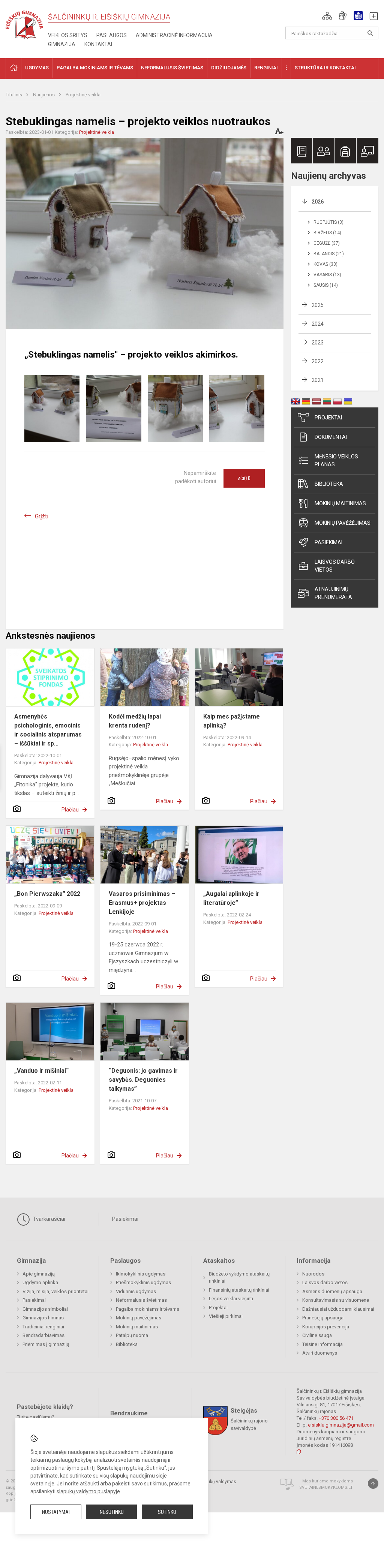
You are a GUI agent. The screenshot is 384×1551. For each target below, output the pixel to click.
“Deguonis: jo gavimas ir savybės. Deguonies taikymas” (143, 1079)
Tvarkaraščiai (48, 1219)
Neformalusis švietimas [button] (172, 67)
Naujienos (44, 94)
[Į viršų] (373, 1483)
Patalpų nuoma (132, 1335)
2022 (318, 361)
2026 (318, 202)
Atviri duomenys (319, 1353)
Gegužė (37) (327, 243)
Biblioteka (329, 484)
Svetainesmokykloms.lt (326, 1487)
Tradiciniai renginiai (43, 1326)
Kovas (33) (326, 264)
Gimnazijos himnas (43, 1317)
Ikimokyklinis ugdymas (140, 1274)
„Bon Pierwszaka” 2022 (47, 893)
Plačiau (70, 810)
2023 (318, 343)
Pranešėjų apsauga (323, 1317)
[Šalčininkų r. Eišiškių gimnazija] (24, 23)
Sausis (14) (326, 285)
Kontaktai (98, 44)
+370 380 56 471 (336, 1418)
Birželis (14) (327, 232)
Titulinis (14, 94)
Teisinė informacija (322, 1344)
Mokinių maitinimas (340, 503)
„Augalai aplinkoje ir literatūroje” (231, 898)
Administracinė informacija (174, 35)
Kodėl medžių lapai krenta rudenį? (135, 721)
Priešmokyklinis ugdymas (143, 1282)
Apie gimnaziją (38, 1274)
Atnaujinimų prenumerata (333, 593)
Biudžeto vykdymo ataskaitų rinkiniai (239, 1277)
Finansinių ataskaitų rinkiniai (239, 1290)
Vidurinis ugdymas (136, 1291)
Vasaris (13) (327, 274)
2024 (318, 324)
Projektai (328, 418)
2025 (318, 305)
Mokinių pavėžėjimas (342, 523)
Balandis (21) (329, 253)
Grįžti (41, 516)
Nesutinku (112, 1512)
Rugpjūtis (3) (329, 222)
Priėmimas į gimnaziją (45, 1344)
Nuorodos (313, 1274)
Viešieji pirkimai (226, 1316)
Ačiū (244, 478)
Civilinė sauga (317, 1335)
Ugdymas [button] (37, 67)
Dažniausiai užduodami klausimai (338, 1309)
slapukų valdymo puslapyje (88, 1491)
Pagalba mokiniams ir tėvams (147, 1309)
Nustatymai (56, 1512)
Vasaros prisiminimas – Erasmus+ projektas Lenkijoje (142, 902)
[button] (327, 15)
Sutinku (167, 1512)
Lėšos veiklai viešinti (231, 1298)
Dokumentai (331, 437)
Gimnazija (61, 44)
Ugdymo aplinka (40, 1282)
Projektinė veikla (83, 94)
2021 (318, 380)
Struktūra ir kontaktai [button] (325, 67)
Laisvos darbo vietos (335, 566)
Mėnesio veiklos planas (336, 460)
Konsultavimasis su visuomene (335, 1300)
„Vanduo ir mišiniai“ (41, 1070)
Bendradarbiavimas (43, 1335)
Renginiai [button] (266, 67)
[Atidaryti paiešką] (370, 33)
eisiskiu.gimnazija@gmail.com (341, 1425)
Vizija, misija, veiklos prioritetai (55, 1291)
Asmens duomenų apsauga (332, 1291)
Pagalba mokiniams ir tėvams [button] (95, 67)
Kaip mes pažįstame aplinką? (231, 721)
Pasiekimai (328, 542)
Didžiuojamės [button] (228, 67)
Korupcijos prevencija (325, 1326)
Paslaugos (111, 35)
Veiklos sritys (67, 35)
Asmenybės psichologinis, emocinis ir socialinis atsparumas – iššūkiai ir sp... (48, 730)
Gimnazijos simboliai (45, 1309)
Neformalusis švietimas (141, 1300)
